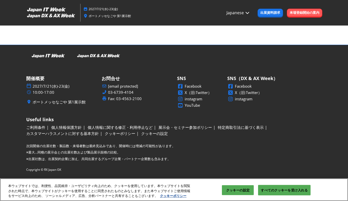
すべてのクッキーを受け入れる (284, 190)
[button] (270, 13)
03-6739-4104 (120, 92)
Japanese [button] (235, 13)
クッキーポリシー (173, 195)
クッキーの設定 (238, 190)
